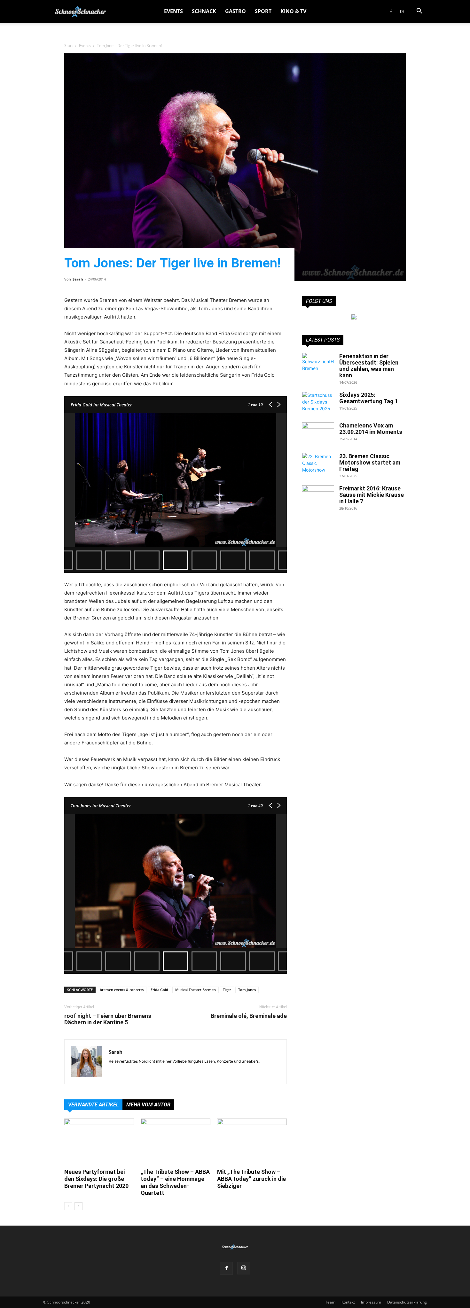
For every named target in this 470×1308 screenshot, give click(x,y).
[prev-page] (68, 1206)
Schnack (204, 11)
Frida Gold (159, 989)
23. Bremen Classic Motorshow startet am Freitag (369, 462)
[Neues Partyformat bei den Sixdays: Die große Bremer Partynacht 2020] (99, 1142)
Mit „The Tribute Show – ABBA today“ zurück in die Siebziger (251, 1178)
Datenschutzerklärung (407, 1302)
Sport (263, 11)
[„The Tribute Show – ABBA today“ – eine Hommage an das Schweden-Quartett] (175, 1142)
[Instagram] (402, 11)
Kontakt (348, 1302)
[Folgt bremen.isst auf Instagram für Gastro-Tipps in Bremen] (353, 316)
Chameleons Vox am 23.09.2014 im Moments (370, 428)
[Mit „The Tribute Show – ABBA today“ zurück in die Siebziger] (252, 1142)
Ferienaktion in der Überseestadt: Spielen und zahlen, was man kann (368, 366)
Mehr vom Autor (148, 1105)
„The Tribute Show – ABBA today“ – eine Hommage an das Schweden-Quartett (175, 1182)
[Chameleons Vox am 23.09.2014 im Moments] (318, 433)
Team (330, 1302)
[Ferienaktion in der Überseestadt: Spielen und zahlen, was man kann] (318, 364)
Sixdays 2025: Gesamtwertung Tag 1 (368, 397)
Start (68, 45)
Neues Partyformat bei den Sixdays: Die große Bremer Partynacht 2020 (96, 1178)
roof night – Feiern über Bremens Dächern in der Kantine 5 (107, 1019)
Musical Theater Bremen (195, 989)
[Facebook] (391, 11)
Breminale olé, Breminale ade (249, 1016)
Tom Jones (247, 989)
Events (173, 11)
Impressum (371, 1302)
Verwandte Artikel (93, 1105)
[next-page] (78, 1206)
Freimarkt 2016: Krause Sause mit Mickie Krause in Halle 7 (371, 494)
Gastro (235, 11)
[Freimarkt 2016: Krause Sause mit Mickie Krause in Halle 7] (318, 496)
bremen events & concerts (122, 989)
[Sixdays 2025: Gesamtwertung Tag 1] (318, 403)
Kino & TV (293, 11)
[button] (419, 12)
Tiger (227, 989)
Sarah (78, 279)
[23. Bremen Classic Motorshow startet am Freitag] (318, 464)
